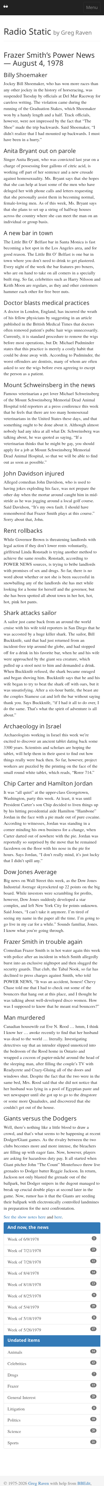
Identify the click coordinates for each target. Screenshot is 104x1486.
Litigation (51, 1409)
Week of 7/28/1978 (51, 1262)
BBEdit (83, 1483)
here (58, 1217)
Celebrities (51, 1363)
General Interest (51, 1397)
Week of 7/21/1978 (51, 1250)
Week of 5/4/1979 (51, 1307)
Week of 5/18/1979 (51, 1318)
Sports (51, 1443)
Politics (51, 1420)
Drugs (51, 1375)
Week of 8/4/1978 (51, 1273)
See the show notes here (25, 1217)
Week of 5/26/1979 (51, 1330)
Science (51, 1431)
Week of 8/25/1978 (51, 1296)
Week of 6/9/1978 (51, 1239)
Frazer (51, 1386)
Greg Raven (38, 1483)
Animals (51, 1352)
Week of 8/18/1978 (51, 1284)
